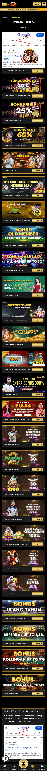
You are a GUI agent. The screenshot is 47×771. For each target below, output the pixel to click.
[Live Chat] (31, 55)
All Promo (23, 27)
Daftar (37, 4)
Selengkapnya (38, 71)
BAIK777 (5, 18)
